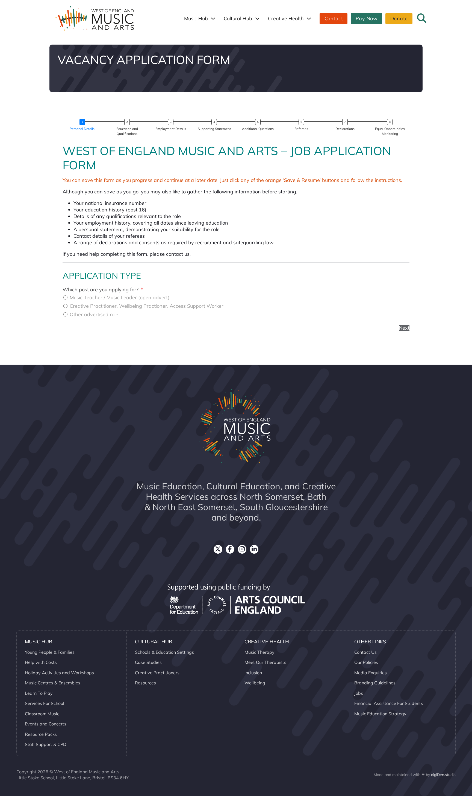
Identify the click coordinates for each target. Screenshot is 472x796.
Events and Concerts (45, 724)
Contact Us (365, 652)
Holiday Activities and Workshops (59, 672)
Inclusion (253, 672)
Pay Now (367, 18)
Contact (333, 18)
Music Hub (196, 18)
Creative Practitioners (157, 672)
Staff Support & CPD (45, 744)
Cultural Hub (238, 18)
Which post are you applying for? (100, 289)
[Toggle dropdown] (213, 18)
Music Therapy (259, 652)
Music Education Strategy (380, 713)
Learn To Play (39, 693)
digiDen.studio (443, 774)
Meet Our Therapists (265, 662)
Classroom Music (42, 713)
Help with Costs (41, 662)
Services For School (44, 703)
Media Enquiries (370, 672)
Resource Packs (41, 734)
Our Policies (366, 662)
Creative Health (286, 18)
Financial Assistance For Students (388, 703)
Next (404, 328)
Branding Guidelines (375, 682)
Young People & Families (50, 652)
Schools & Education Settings (164, 652)
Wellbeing (254, 682)
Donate (399, 18)
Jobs (358, 693)
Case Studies (148, 662)
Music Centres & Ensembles (52, 682)
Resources (145, 682)
